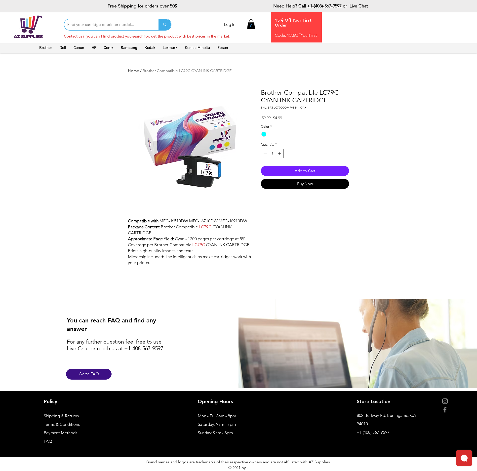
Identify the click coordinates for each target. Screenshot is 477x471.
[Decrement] (265, 153)
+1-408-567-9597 (143, 348)
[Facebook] (445, 409)
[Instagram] (445, 401)
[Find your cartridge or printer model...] (165, 24)
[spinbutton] (272, 153)
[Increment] (280, 153)
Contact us (73, 36)
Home (133, 70)
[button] (251, 24)
